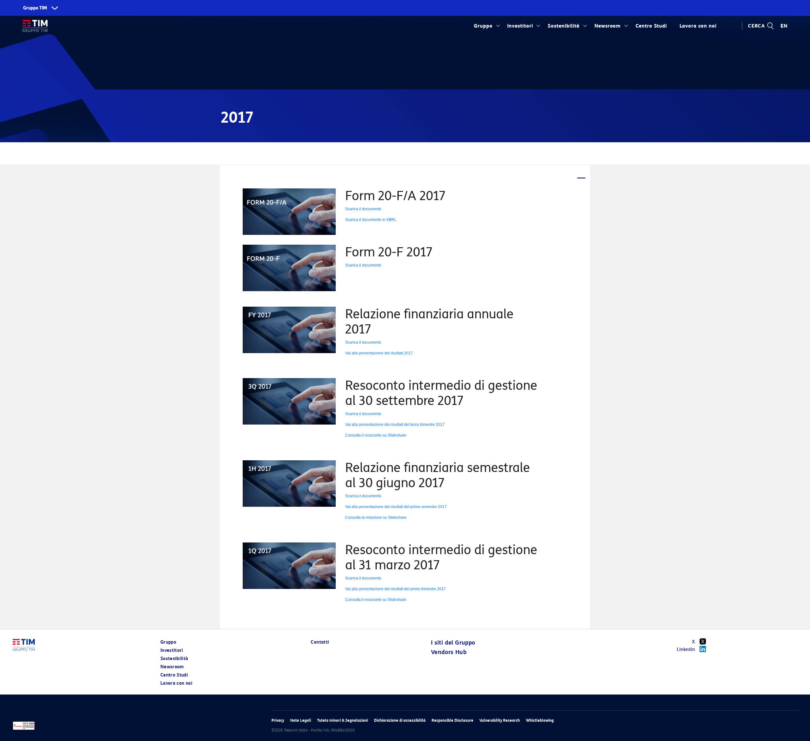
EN (784, 26)
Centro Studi (174, 675)
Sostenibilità (564, 26)
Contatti (320, 642)
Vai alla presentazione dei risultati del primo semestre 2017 (396, 507)
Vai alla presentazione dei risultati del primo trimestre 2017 (395, 589)
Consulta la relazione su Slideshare (376, 517)
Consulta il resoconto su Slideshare (375, 435)
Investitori (520, 26)
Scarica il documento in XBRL (370, 219)
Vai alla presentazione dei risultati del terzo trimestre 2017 (395, 424)
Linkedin (686, 649)
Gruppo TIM (35, 8)
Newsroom (608, 26)
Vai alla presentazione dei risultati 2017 (379, 353)
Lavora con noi (176, 683)
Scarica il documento (363, 209)
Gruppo (483, 26)
